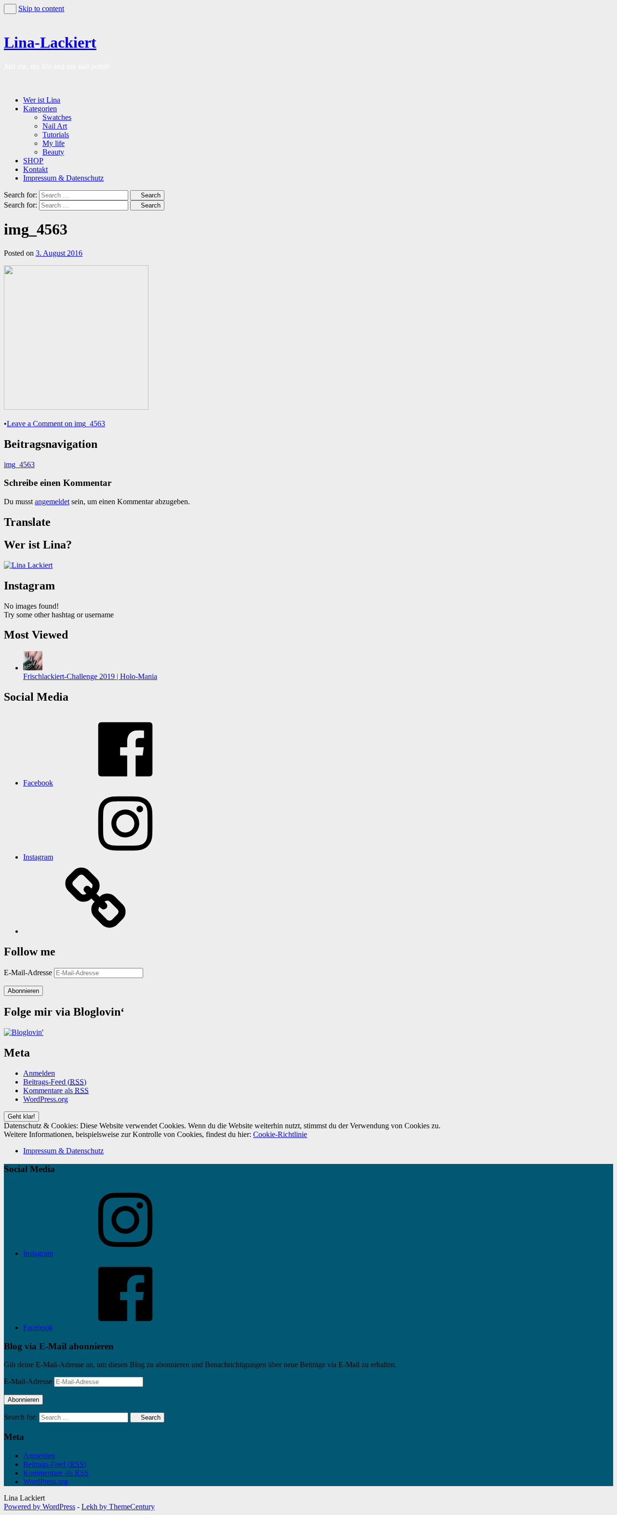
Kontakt (35, 169)
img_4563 (19, 464)
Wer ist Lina (41, 100)
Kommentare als (56, 1090)
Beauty (53, 152)
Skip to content (41, 8)
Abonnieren (23, 990)
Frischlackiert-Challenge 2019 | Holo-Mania (90, 676)
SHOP (33, 161)
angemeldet (52, 501)
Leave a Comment (56, 423)
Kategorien (40, 108)
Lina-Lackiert (50, 42)
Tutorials (55, 135)
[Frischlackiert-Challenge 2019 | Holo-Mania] (32, 668)
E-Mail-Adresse (29, 972)
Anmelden (39, 1073)
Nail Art (54, 126)
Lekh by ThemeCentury (118, 1506)
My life (53, 143)
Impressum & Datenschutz (63, 178)
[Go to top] (10, 9)
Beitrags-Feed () (54, 1082)
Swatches (56, 117)
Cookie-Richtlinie (280, 1134)
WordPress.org (45, 1099)
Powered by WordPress (39, 1506)
